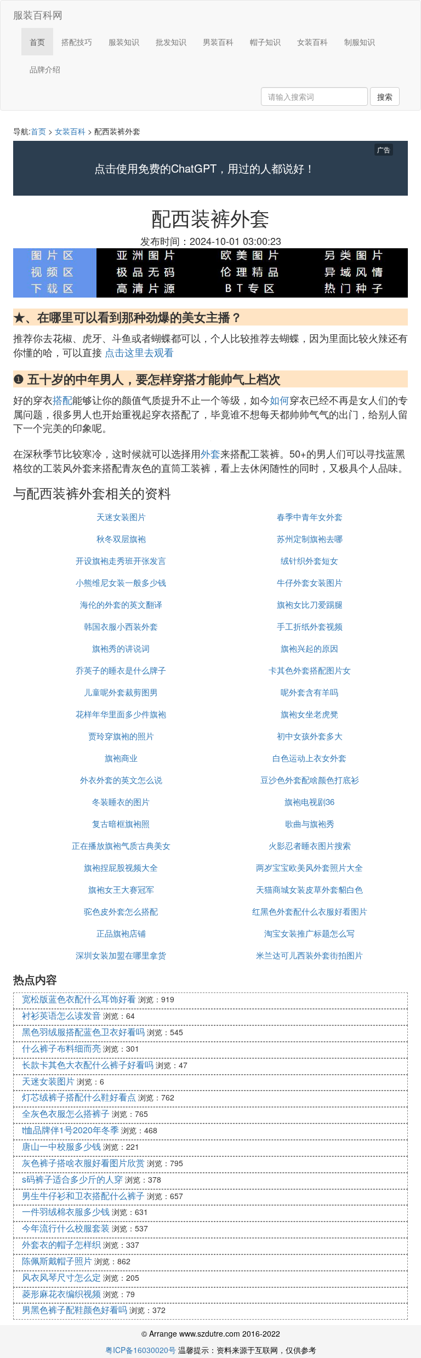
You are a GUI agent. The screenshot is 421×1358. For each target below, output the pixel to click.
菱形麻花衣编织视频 (61, 1293)
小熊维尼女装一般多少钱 (121, 582)
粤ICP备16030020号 (140, 1349)
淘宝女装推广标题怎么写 (309, 933)
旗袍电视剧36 (309, 801)
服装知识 (124, 41)
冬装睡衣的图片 (121, 801)
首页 (37, 41)
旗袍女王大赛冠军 (121, 889)
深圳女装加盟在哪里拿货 (121, 955)
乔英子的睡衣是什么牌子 (121, 670)
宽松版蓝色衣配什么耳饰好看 (79, 998)
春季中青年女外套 (310, 516)
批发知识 (171, 41)
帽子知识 (265, 41)
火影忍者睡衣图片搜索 (310, 845)
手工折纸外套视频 (310, 626)
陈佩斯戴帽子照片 (57, 1260)
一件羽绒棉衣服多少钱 (66, 1211)
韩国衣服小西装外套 (121, 626)
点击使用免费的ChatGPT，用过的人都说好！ (204, 168)
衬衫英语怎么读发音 (61, 1015)
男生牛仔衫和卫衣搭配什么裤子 (83, 1195)
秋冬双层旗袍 (121, 538)
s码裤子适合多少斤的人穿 (72, 1179)
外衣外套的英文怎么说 (121, 779)
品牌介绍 (45, 69)
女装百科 (312, 41)
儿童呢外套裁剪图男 (121, 692)
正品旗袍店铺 (121, 933)
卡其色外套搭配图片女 (310, 670)
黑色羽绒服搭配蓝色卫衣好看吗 (83, 1031)
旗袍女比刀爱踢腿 (310, 604)
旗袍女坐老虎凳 (309, 714)
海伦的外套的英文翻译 (121, 604)
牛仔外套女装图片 (310, 582)
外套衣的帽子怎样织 (61, 1244)
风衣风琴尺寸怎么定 (61, 1277)
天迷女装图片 (121, 516)
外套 (210, 453)
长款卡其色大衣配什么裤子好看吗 (87, 1064)
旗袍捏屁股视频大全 (121, 867)
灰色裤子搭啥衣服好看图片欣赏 (83, 1162)
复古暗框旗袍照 (121, 823)
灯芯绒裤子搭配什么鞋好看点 (79, 1097)
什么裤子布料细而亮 (61, 1048)
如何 (279, 399)
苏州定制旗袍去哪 (310, 538)
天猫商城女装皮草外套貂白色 (309, 889)
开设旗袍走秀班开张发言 (121, 560)
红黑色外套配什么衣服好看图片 (309, 911)
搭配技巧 (76, 41)
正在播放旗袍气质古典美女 (121, 845)
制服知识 (359, 41)
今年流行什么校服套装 (66, 1228)
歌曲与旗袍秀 (309, 823)
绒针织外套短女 (309, 560)
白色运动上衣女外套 (309, 757)
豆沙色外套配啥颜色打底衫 (309, 779)
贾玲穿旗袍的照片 (121, 735)
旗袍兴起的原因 (309, 648)
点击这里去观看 (139, 352)
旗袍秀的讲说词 (121, 648)
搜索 (384, 96)
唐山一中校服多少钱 (61, 1146)
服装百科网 (37, 14)
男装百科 (218, 41)
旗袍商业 (121, 757)
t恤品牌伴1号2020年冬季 (70, 1129)
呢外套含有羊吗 (309, 692)
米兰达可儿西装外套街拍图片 (309, 955)
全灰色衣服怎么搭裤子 (66, 1113)
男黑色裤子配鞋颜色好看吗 (74, 1309)
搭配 (62, 399)
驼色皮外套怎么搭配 (121, 911)
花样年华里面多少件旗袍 (121, 714)
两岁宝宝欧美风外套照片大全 (309, 867)
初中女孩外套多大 (310, 735)
